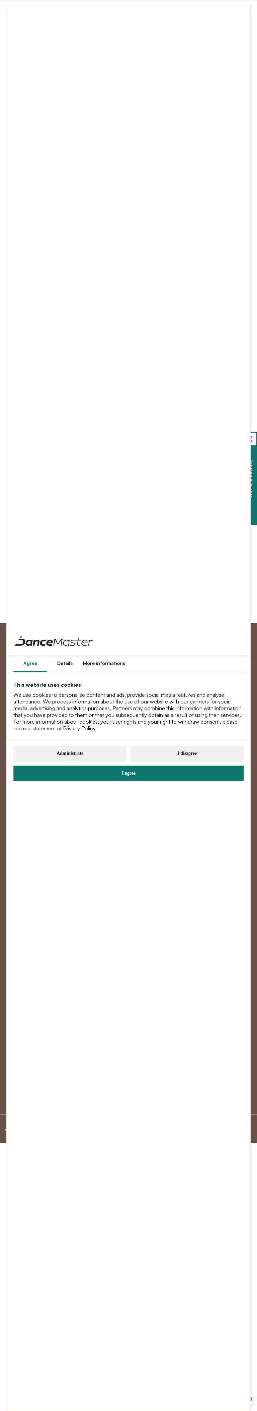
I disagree (187, 753)
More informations (104, 663)
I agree (128, 773)
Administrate (70, 753)
